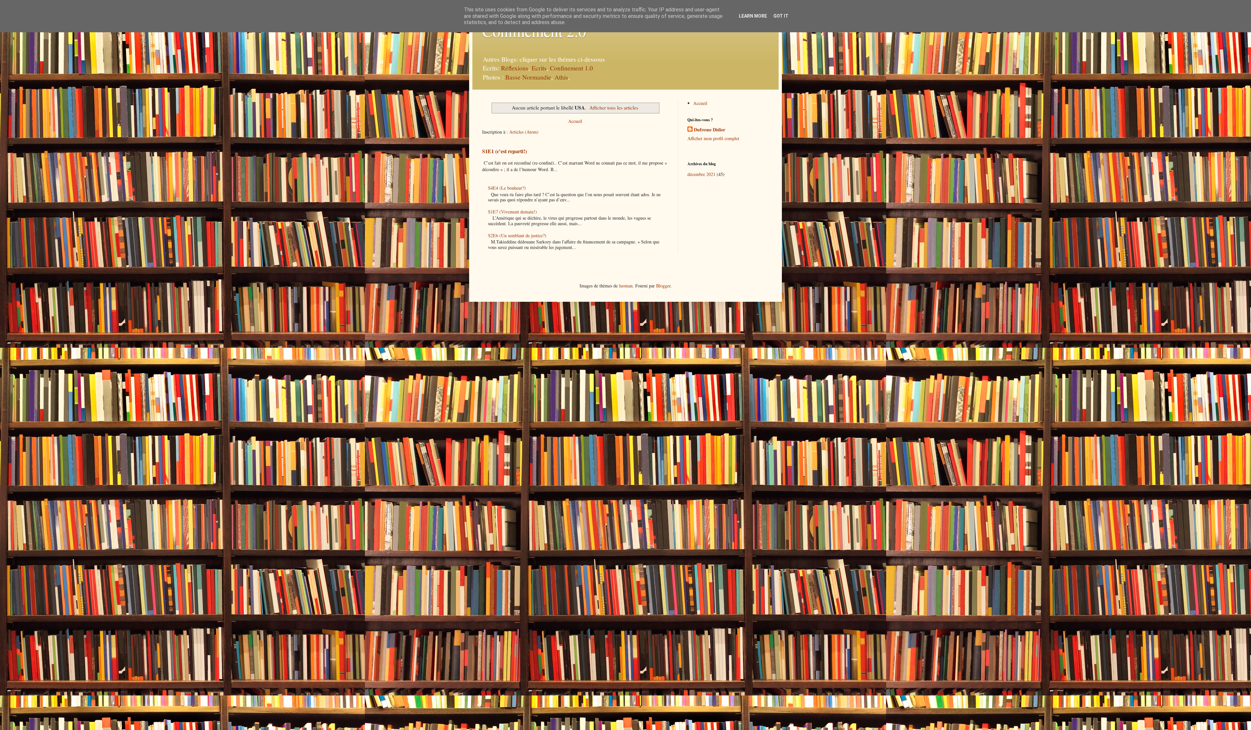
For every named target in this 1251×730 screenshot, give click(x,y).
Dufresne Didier (709, 129)
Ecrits (539, 68)
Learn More (753, 16)
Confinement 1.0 (571, 68)
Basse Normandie (527, 77)
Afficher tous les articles (613, 107)
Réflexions (514, 68)
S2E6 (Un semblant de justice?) (517, 235)
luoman (626, 286)
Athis (561, 77)
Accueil (575, 121)
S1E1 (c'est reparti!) (504, 151)
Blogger (663, 286)
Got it (780, 16)
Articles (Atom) (524, 132)
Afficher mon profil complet (713, 138)
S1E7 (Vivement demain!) (512, 212)
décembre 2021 (701, 174)
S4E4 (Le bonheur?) (507, 188)
